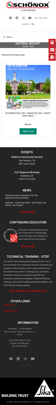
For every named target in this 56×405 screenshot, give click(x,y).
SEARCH (27, 24)
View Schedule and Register (28, 291)
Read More (28, 246)
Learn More (27, 212)
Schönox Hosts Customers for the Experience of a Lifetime (21, 196)
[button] (28, 364)
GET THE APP (41, 18)
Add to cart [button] (28, 131)
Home (25, 46)
